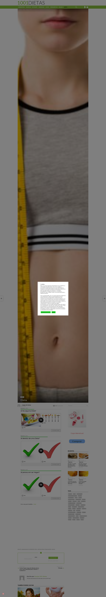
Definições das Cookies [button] (45, 312)
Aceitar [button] (53, 312)
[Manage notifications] (3, 594)
